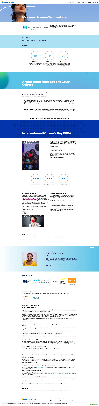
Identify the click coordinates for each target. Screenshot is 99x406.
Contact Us (84, 2)
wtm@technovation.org (40, 367)
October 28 (73, 343)
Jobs (51, 398)
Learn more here (51, 92)
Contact (51, 400)
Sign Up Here (24, 45)
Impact (79, 2)
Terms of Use (61, 398)
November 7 (24, 344)
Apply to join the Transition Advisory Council (38, 343)
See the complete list (26, 276)
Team (60, 400)
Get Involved (74, 2)
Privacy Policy (71, 400)
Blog (69, 398)
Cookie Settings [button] (95, 404)
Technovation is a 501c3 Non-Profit (26, 402)
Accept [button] (91, 404)
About (70, 2)
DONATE (95, 2)
